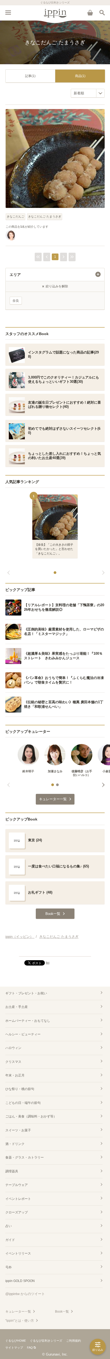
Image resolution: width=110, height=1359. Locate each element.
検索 (102, 12)
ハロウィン (13, 1048)
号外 (8, 1267)
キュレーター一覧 (18, 1311)
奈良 (16, 301)
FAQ (30, 1347)
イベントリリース (18, 1253)
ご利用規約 (73, 1340)
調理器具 (11, 1171)
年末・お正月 (15, 1075)
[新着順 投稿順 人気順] (88, 93)
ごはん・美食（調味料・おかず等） (31, 1116)
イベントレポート (18, 1199)
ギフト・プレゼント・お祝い (26, 993)
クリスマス (13, 1062)
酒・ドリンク (15, 1144)
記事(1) (30, 76)
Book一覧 (62, 1311)
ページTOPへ (55, 950)
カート (90, 12)
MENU (8, 12)
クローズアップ (16, 1212)
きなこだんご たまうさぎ (44, 216)
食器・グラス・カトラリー (24, 1157)
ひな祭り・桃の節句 (19, 1089)
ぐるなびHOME (15, 1340)
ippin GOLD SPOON (20, 1281)
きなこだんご (15, 216)
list (47, 962)
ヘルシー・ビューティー (23, 1034)
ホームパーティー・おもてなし (27, 1021)
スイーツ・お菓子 (18, 1130)
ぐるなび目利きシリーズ (46, 1340)
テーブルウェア (16, 1185)
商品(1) (80, 76)
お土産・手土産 (16, 1007)
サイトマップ (14, 1347)
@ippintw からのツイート (25, 1294)
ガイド (10, 1240)
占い (8, 1226)
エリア (15, 274)
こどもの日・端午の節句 (23, 1103)
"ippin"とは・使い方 (19, 1320)
